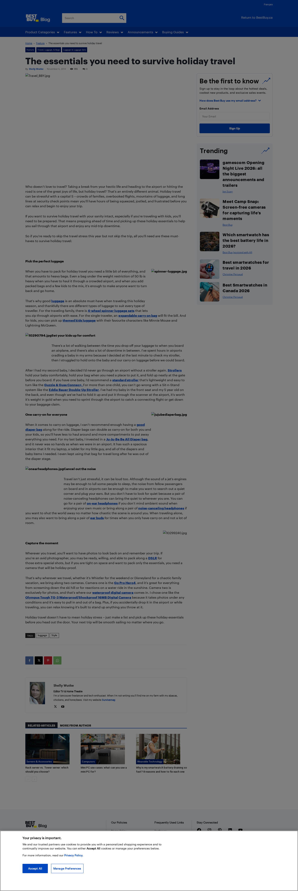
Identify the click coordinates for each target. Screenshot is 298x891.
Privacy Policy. (73, 855)
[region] (149, 861)
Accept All (35, 868)
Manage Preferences (67, 868)
